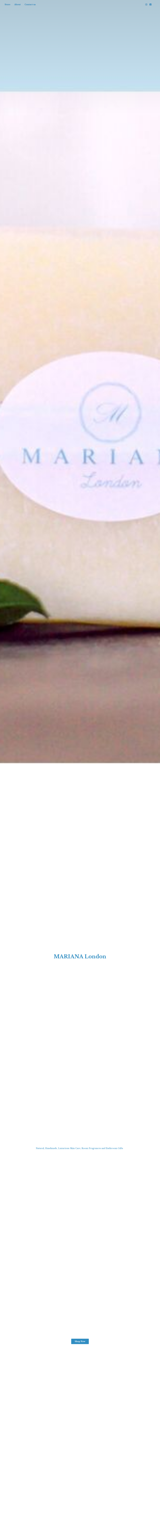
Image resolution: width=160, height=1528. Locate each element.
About (17, 4)
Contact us (30, 4)
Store (7, 4)
